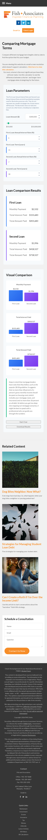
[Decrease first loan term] (39, 151)
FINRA (25, 724)
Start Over (23, 422)
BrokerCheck (26, 671)
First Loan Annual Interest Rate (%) (20, 132)
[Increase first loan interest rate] (39, 136)
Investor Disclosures (28, 735)
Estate (23, 814)
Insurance (23, 817)
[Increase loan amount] (39, 115)
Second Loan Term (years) (16, 169)
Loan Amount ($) (13, 117)
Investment (23, 812)
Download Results (23, 427)
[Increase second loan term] (39, 173)
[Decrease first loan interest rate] (39, 139)
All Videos (23, 832)
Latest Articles (23, 829)
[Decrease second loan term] (39, 175)
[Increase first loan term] (39, 148)
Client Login (28, 30)
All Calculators (23, 834)
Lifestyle (23, 826)
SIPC (30, 724)
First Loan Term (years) (15, 145)
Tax (23, 820)
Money (23, 823)
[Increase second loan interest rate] (39, 161)
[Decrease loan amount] (39, 118)
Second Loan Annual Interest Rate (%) (21, 157)
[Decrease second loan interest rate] (39, 163)
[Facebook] (20, 796)
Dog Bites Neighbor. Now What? (21, 491)
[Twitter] (23, 796)
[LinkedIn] (26, 796)
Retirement (23, 809)
